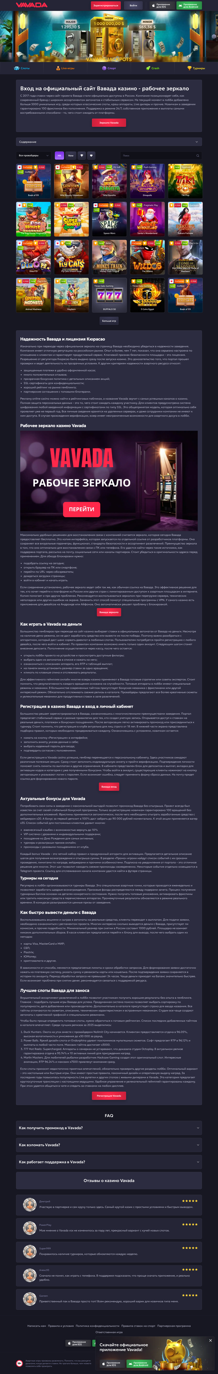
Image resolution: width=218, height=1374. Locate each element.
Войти (133, 5)
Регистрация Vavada (109, 1095)
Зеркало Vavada (109, 122)
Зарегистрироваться (106, 5)
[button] (4, 36)
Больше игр (109, 320)
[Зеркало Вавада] (109, 481)
